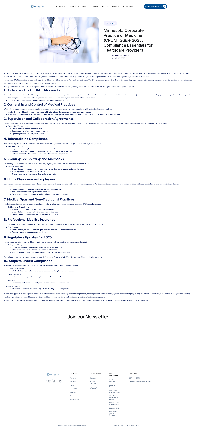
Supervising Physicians (93, 387)
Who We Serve (60, 6)
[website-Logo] (52, 374)
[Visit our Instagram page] (54, 381)
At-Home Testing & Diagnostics (114, 403)
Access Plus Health (70, 80)
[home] (37, 6)
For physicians (74, 399)
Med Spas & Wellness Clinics (114, 391)
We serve (73, 378)
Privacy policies (119, 425)
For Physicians (128, 6)
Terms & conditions (133, 425)
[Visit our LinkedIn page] (48, 381)
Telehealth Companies (113, 386)
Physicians (92, 378)
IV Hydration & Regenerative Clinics (114, 397)
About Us (105, 6)
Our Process (94, 6)
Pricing (83, 6)
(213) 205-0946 (134, 378)
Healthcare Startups (112, 380)
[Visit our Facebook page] (60, 381)
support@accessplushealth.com (140, 381)
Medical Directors (92, 382)
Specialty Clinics (114, 408)
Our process (74, 388)
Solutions (73, 6)
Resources (116, 6)
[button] (61, 6)
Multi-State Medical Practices (113, 413)
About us (73, 392)
